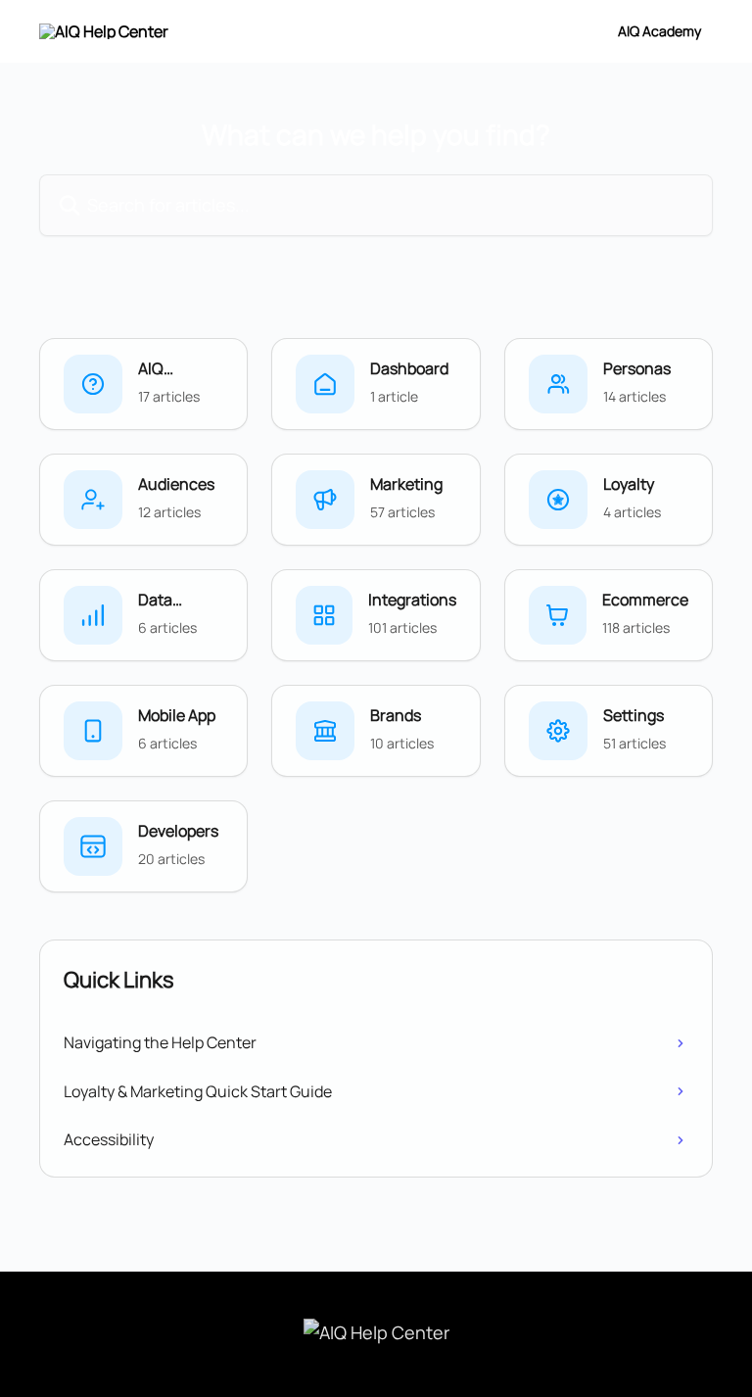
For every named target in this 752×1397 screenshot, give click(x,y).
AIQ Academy (659, 31)
